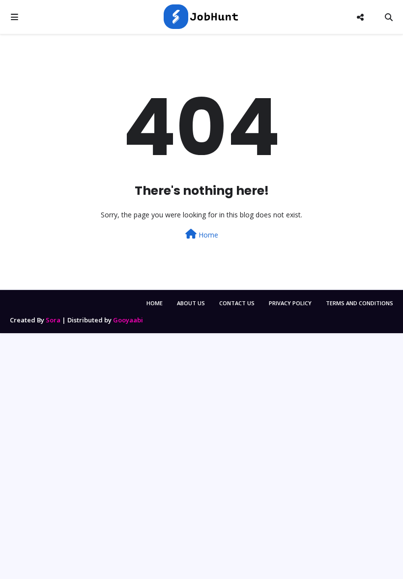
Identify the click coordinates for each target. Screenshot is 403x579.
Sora (53, 320)
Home (207, 234)
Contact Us (237, 303)
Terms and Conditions (359, 303)
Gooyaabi (128, 320)
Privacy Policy (290, 303)
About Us (191, 303)
